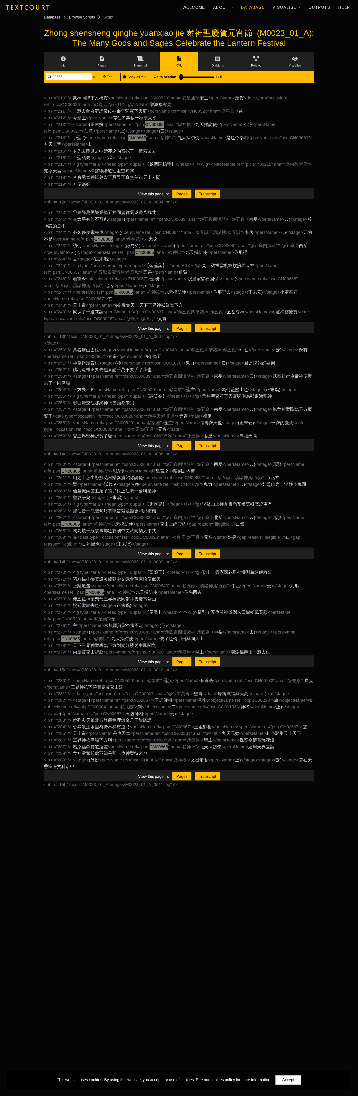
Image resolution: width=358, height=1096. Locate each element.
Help (344, 7)
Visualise (285, 7)
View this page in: (153, 194)
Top (109, 77)
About (221, 7)
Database (253, 7)
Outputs (319, 7)
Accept (288, 1080)
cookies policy (222, 1079)
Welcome (193, 7)
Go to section (165, 77)
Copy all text (136, 77)
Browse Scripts (82, 17)
